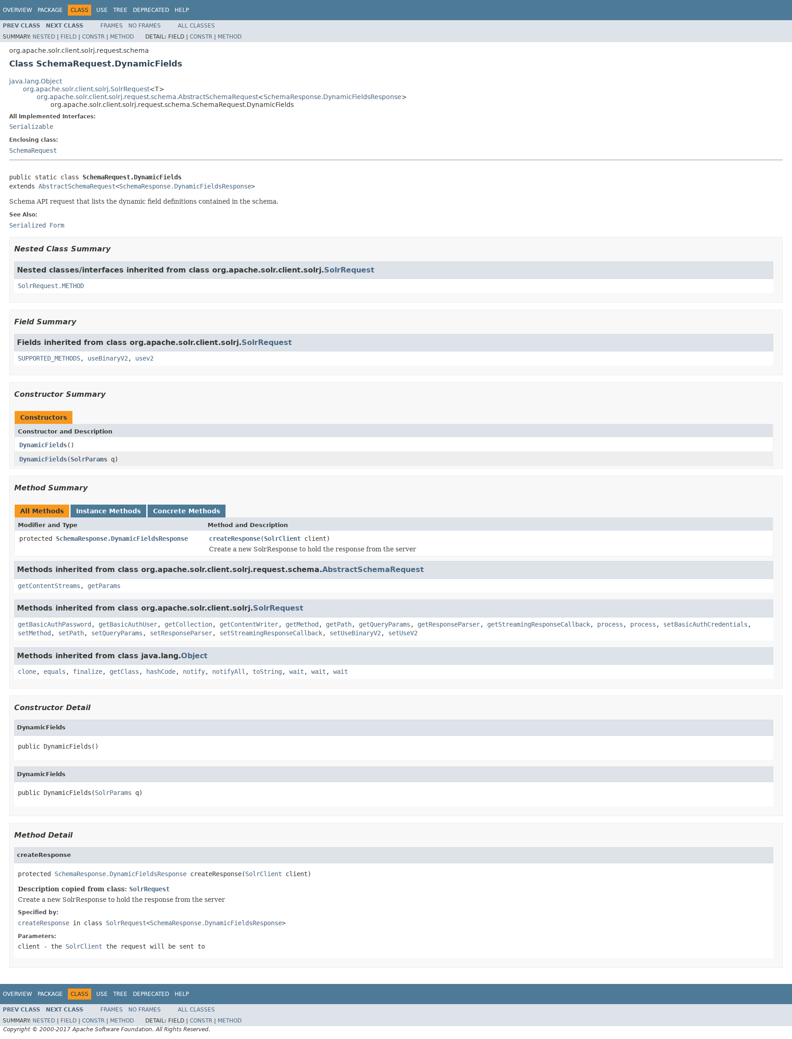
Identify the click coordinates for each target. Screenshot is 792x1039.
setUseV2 (403, 633)
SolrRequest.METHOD (51, 285)
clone (27, 671)
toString (267, 671)
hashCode (161, 671)
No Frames (144, 25)
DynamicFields (43, 445)
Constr (93, 36)
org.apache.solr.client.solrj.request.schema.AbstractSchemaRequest (147, 96)
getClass (124, 671)
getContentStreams (49, 585)
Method (122, 36)
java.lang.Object (35, 81)
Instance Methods (108, 511)
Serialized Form (36, 225)
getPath (339, 624)
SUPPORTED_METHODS (49, 358)
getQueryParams (384, 624)
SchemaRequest (33, 150)
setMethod (34, 633)
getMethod (302, 624)
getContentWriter (249, 624)
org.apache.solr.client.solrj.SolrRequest (86, 89)
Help (182, 10)
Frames (111, 25)
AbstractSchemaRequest (77, 186)
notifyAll (228, 671)
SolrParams (89, 459)
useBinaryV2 (108, 358)
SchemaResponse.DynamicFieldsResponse (333, 96)
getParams (104, 585)
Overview (17, 10)
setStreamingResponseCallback (271, 633)
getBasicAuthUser (128, 624)
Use (102, 10)
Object (194, 655)
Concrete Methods (186, 511)
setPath (71, 633)
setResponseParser (181, 633)
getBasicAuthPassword (54, 624)
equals (55, 671)
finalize (87, 671)
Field (68, 36)
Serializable (31, 126)
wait (296, 671)
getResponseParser (449, 624)
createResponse (234, 538)
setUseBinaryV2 (355, 633)
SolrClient (282, 538)
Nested (44, 36)
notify (194, 671)
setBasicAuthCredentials (705, 624)
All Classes (196, 25)
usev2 (144, 358)
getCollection (188, 624)
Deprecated (151, 10)
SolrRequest (349, 270)
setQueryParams (117, 633)
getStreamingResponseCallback (538, 624)
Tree (120, 10)
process (610, 624)
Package (50, 10)
